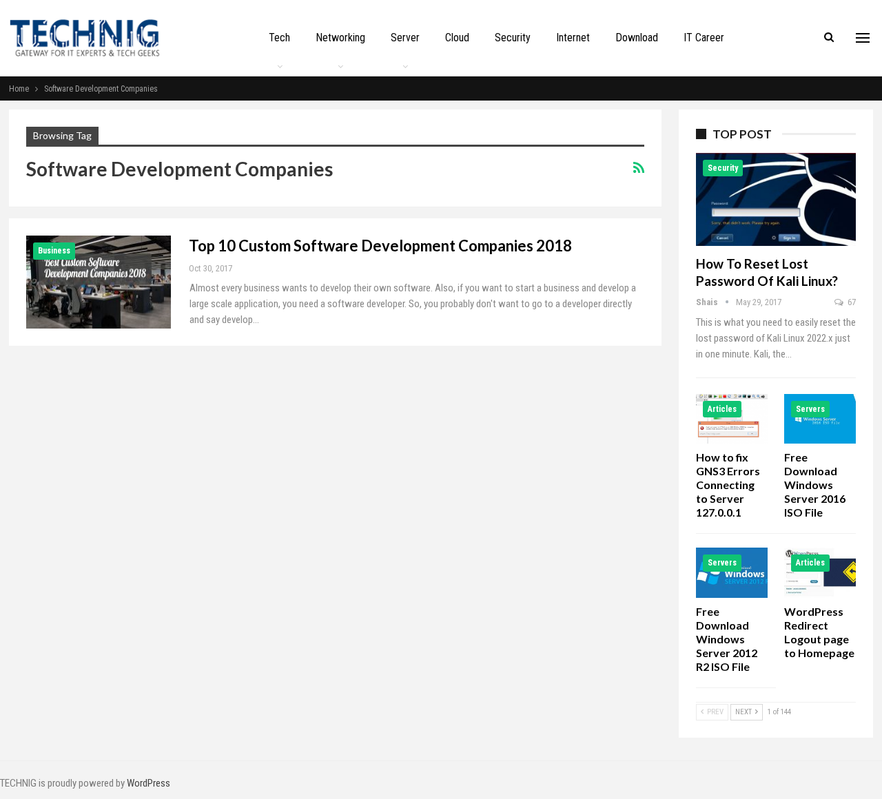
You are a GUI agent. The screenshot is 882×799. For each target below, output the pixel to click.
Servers (810, 409)
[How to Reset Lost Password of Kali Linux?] (776, 199)
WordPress (148, 783)
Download (636, 37)
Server (405, 37)
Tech (279, 37)
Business (54, 251)
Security (513, 37)
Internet (573, 37)
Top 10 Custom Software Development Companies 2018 (380, 245)
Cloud (457, 37)
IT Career (704, 37)
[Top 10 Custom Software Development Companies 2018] (98, 282)
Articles (722, 409)
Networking (340, 37)
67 (850, 302)
